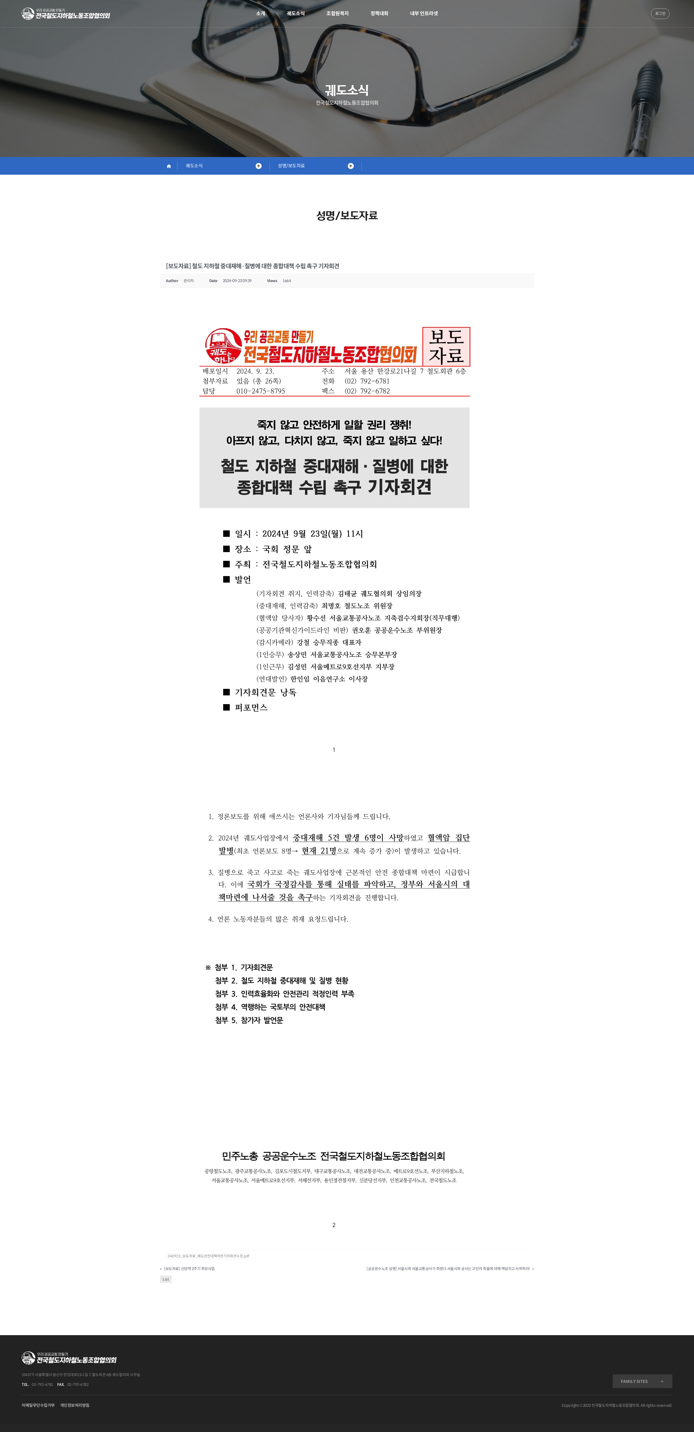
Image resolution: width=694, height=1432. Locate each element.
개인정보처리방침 (74, 1405)
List (166, 1279)
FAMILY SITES (634, 1381)
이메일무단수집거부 (38, 1405)
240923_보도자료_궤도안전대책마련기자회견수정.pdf (208, 1256)
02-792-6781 (42, 1384)
